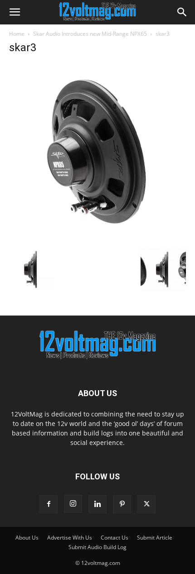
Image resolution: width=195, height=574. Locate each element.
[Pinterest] (122, 504)
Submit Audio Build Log (97, 547)
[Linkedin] (97, 504)
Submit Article (154, 537)
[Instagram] (73, 504)
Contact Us (114, 537)
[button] (14, 12)
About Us (27, 537)
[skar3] (97, 237)
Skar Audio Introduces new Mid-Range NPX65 (90, 34)
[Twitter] (146, 504)
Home (16, 34)
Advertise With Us (69, 537)
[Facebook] (48, 504)
